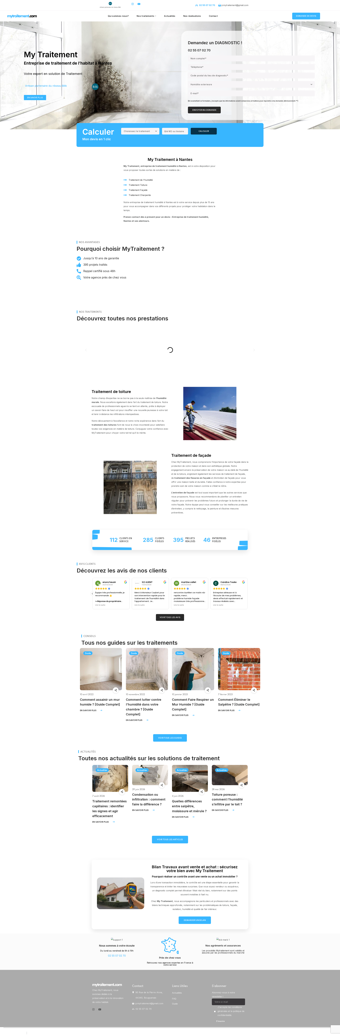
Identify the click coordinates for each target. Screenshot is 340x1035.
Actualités (102, 770)
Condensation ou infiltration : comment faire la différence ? (148, 799)
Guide (88, 653)
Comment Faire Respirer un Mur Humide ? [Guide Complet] (193, 704)
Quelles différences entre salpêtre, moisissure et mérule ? (189, 806)
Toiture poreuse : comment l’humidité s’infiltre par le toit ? (227, 799)
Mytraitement (308, 1033)
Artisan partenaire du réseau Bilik (46, 85)
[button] (306, 16)
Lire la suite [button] (100, 605)
